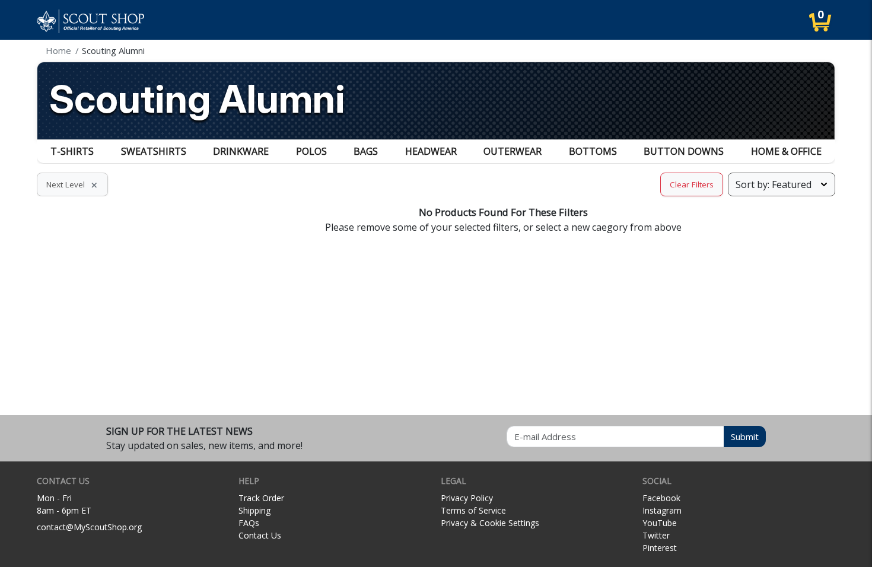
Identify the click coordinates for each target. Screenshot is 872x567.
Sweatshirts (153, 151)
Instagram (662, 510)
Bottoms (593, 151)
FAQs (248, 522)
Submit (745, 436)
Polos (311, 151)
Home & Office (786, 151)
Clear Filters (692, 184)
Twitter (656, 535)
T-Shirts (72, 151)
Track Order (261, 498)
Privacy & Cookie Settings (490, 522)
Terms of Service (473, 510)
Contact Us (259, 535)
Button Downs (684, 151)
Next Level (72, 184)
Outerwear (512, 151)
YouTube (659, 522)
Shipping (254, 510)
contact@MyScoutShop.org (89, 527)
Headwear (431, 151)
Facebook (661, 498)
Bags (366, 151)
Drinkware (241, 151)
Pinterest (659, 547)
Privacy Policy (467, 498)
